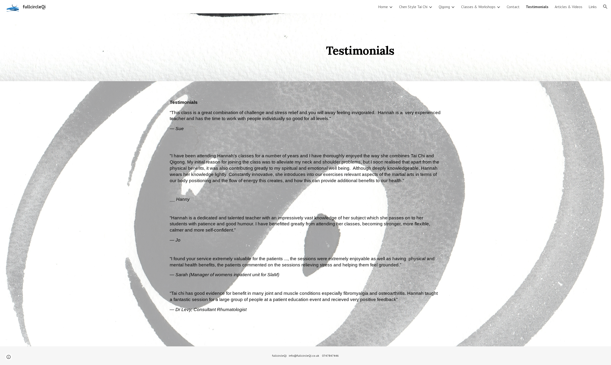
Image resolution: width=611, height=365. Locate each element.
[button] (605, 6)
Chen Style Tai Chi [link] (413, 6)
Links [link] (593, 6)
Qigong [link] (444, 6)
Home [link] (383, 6)
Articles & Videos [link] (568, 6)
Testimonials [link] (537, 6)
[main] (282, 47)
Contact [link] (513, 6)
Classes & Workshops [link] (478, 6)
